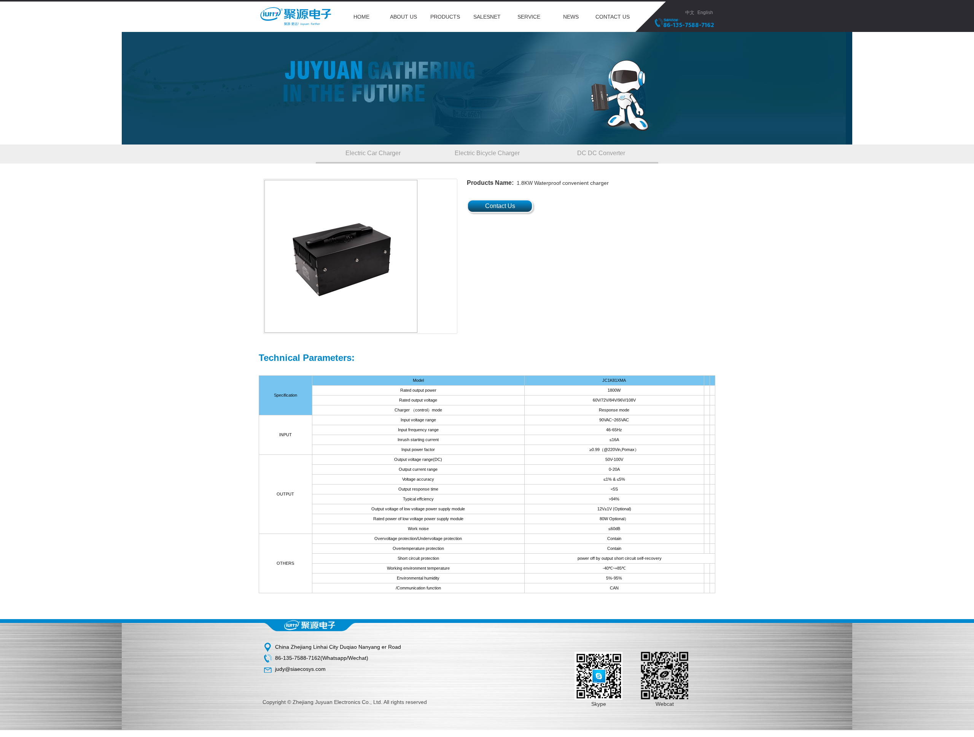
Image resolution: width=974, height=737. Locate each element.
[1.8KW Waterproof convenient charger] (360, 256)
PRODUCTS (445, 17)
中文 (689, 12)
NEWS (571, 17)
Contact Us (500, 206)
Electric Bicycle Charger (487, 153)
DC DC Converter (601, 153)
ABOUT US (403, 17)
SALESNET (487, 17)
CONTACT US (612, 17)
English (706, 12)
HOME (361, 17)
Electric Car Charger (373, 153)
